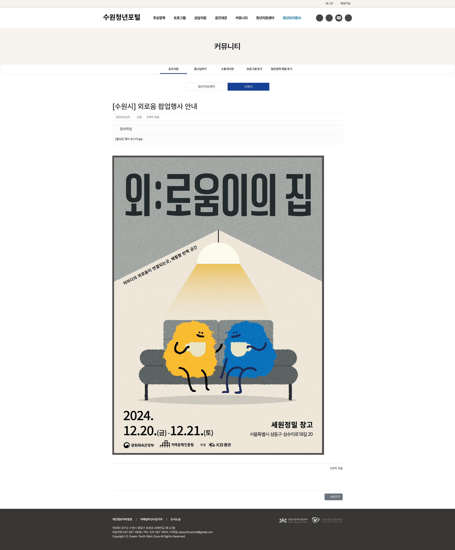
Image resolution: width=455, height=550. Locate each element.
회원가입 (345, 3)
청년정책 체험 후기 (281, 69)
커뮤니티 (241, 18)
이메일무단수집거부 (151, 519)
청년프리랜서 (292, 18)
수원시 (248, 86)
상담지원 (200, 18)
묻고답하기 (200, 69)
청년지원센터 (265, 18)
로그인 (329, 3)
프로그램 (180, 18)
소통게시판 (227, 69)
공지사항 (173, 69)
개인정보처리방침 (122, 519)
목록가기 (335, 496)
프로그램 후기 (254, 69)
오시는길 (176, 519)
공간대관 (221, 18)
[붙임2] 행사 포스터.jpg (128, 139)
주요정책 (159, 18)
